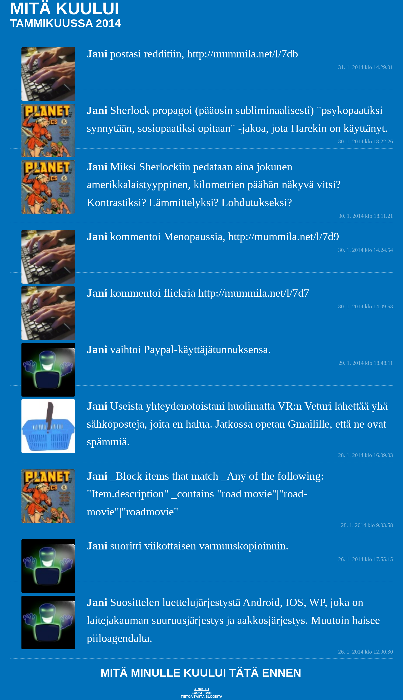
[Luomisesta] (48, 100)
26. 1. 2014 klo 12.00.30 (365, 652)
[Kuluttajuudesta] (48, 452)
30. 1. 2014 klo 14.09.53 (365, 306)
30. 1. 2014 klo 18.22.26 (365, 141)
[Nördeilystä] (48, 396)
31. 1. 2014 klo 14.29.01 (365, 67)
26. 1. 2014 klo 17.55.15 (365, 559)
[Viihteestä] (48, 157)
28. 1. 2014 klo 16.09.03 (365, 455)
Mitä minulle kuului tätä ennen (201, 673)
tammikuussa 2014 (65, 23)
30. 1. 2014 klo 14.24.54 (365, 250)
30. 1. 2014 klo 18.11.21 (365, 216)
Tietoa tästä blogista (201, 696)
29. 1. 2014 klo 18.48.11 (365, 363)
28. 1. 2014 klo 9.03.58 (367, 525)
